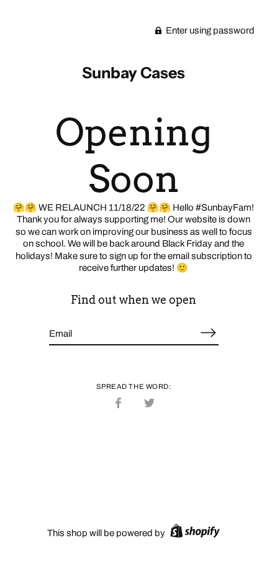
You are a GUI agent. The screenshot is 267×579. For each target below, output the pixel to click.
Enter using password (209, 30)
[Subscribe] (208, 333)
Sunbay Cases (133, 72)
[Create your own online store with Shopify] (193, 533)
